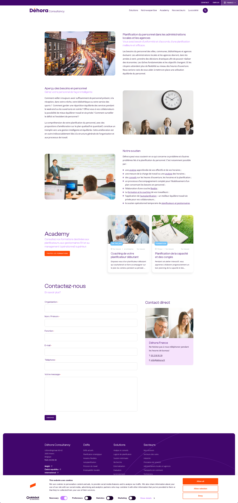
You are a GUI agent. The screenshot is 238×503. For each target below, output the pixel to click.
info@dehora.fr (158, 360)
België (47, 466)
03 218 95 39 (156, 355)
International (50, 472)
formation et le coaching (139, 192)
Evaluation (117, 470)
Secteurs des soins (151, 454)
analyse (132, 170)
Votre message (53, 374)
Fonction (49, 331)
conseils (133, 177)
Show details (146, 498)
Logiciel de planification (122, 454)
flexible (153, 188)
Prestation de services (152, 462)
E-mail (48, 345)
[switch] (88, 498)
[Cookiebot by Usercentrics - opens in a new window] (33, 498)
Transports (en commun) (153, 470)
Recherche (118, 462)
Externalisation (119, 466)
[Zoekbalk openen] (205, 10)
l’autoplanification (148, 196)
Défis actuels (88, 450)
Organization (51, 302)
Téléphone (50, 360)
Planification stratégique (92, 454)
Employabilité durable (91, 470)
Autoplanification (89, 462)
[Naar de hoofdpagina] (47, 10)
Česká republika (51, 469)
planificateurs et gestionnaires (176, 203)
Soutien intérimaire (121, 458)
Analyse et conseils (121, 450)
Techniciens (148, 474)
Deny (200, 496)
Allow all (200, 481)
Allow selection (200, 489)
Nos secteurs (149, 450)
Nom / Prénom (52, 316)
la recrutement (119, 474)
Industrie (147, 458)
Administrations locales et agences (157, 466)
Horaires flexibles (90, 458)
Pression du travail (90, 466)
